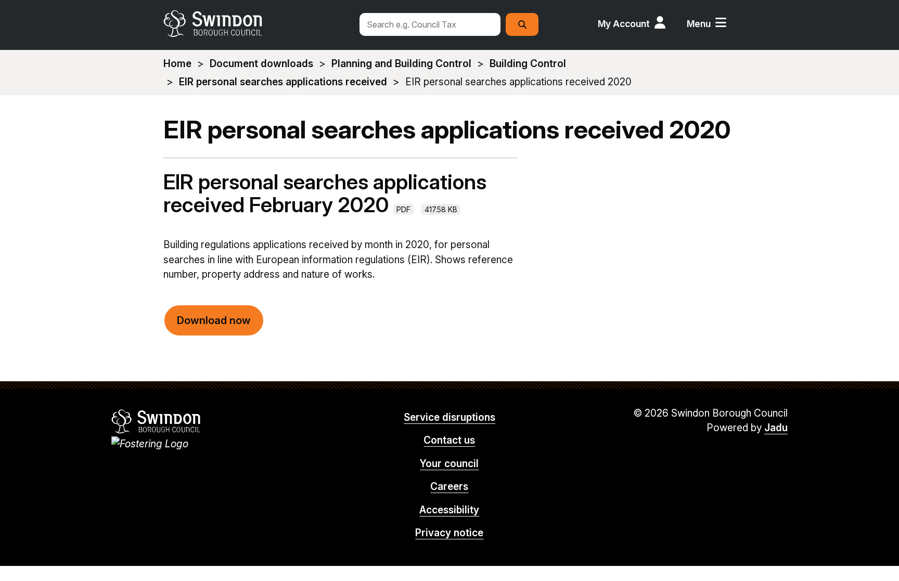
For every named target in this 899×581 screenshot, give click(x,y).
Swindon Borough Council (156, 421)
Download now (214, 320)
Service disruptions (449, 417)
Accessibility (449, 510)
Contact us (449, 440)
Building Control (528, 64)
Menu (699, 23)
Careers (449, 487)
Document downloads (261, 64)
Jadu (776, 428)
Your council (449, 464)
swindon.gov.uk (255, 23)
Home (177, 64)
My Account (624, 23)
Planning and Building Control (401, 64)
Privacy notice (449, 533)
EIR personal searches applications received (283, 82)
